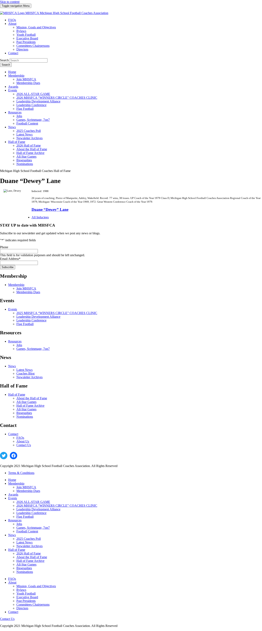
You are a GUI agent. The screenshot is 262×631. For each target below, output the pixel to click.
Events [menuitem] (12, 90)
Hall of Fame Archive (30, 405)
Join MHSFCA (26, 288)
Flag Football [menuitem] (25, 108)
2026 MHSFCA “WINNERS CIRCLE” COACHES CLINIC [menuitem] (56, 97)
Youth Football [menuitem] (26, 34)
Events (12, 309)
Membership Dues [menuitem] (28, 83)
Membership (16, 284)
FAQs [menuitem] (12, 20)
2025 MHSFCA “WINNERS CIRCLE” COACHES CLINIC (56, 313)
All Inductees (40, 217)
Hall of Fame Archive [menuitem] (30, 153)
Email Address (10, 258)
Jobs (19, 345)
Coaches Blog (25, 373)
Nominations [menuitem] (24, 164)
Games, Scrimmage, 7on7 (33, 348)
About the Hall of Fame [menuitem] (31, 149)
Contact (13, 434)
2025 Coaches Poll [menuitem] (28, 130)
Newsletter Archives (29, 377)
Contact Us (23, 445)
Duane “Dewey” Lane (50, 209)
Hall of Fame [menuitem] (16, 142)
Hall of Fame (16, 394)
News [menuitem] (12, 127)
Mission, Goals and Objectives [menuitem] (36, 27)
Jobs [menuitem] (19, 116)
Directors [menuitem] (22, 49)
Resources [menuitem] (14, 112)
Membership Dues (28, 292)
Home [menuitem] (12, 72)
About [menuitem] (12, 23)
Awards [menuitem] (13, 86)
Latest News (24, 370)
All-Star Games (26, 402)
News (12, 366)
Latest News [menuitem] (24, 134)
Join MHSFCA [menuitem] (26, 79)
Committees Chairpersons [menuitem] (33, 45)
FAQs (20, 437)
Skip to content (9, 1)
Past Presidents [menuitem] (26, 42)
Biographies (24, 413)
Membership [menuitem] (16, 75)
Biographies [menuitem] (24, 160)
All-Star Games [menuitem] (26, 156)
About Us (22, 441)
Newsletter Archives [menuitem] (29, 138)
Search (4, 60)
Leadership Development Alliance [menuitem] (38, 101)
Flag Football (25, 324)
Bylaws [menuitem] (21, 31)
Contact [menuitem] (13, 53)
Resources (14, 341)
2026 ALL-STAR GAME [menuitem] (33, 94)
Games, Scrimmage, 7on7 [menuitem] (33, 119)
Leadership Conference (31, 320)
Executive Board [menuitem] (27, 38)
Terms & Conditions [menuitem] (21, 473)
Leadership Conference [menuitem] (31, 105)
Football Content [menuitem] (27, 123)
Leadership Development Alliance (38, 316)
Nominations (24, 416)
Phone (4, 247)
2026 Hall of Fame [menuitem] (28, 145)
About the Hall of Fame (31, 398)
